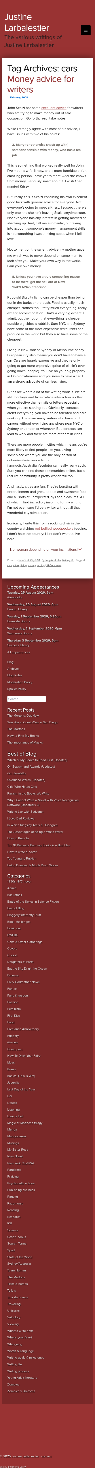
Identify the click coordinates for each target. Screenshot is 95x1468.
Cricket (12, 955)
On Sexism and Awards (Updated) (31, 766)
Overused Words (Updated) (26, 780)
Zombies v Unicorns (21, 1391)
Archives (13, 669)
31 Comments (53, 565)
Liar (9, 1096)
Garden (12, 1042)
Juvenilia (13, 1083)
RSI (9, 1223)
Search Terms (17, 1243)
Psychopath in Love (20, 1183)
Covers (12, 948)
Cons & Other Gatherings (24, 942)
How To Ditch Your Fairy (23, 1056)
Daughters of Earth (20, 962)
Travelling (14, 1304)
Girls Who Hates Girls (22, 787)
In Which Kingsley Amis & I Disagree (32, 825)
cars (9, 565)
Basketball (14, 895)
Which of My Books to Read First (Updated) (37, 760)
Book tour (14, 928)
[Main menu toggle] (86, 30)
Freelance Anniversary (23, 1029)
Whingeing (14, 1344)
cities (16, 565)
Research (14, 1217)
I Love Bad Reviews (20, 818)
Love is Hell (15, 1116)
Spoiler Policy (16, 689)
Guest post (14, 1049)
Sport (11, 1250)
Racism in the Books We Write (28, 793)
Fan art (12, 989)
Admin (11, 888)
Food (10, 1022)
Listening (13, 1109)
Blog (10, 662)
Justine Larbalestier (26, 22)
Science (12, 1230)
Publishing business (21, 1190)
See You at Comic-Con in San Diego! (32, 722)
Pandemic (14, 1170)
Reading (13, 1210)
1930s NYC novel (19, 881)
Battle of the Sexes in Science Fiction (33, 902)
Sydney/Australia (51, 560)
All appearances (18, 652)
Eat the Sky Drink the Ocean (27, 968)
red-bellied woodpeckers (54, 528)
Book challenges (18, 922)
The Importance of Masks (25, 742)
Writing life (68, 560)
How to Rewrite (18, 838)
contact (46, 1456)
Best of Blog (15, 908)
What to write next (20, 1331)
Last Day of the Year (21, 1089)
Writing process (18, 1371)
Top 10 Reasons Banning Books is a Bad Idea (38, 845)
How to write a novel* (22, 852)
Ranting (12, 1197)
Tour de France (17, 1297)
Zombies (13, 1384)
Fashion (12, 1002)
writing (41, 565)
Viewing (13, 1324)
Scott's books (16, 1237)
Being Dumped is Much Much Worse (32, 865)
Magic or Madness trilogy (24, 1123)
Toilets (11, 1290)
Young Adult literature (22, 1378)
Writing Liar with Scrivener (25, 812)
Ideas (11, 1062)
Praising (13, 1176)
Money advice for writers (40, 84)
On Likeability (16, 773)
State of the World (19, 1257)
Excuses (13, 975)
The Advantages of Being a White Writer (35, 832)
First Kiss (13, 1016)
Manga (12, 1129)
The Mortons (16, 729)
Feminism (14, 1009)
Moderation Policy (19, 682)
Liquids (12, 1103)
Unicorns (13, 1311)
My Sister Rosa (17, 1150)
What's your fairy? (19, 1337)
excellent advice (53, 108)
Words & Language (20, 1351)
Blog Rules (14, 675)
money (32, 565)
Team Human (16, 1270)
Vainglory (13, 1317)
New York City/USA (29, 560)
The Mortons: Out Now (23, 715)
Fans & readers (18, 995)
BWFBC (12, 935)
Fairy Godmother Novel (23, 982)
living (24, 565)
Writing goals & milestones (25, 1357)
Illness (11, 1069)
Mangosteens (16, 1136)
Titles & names (17, 1284)
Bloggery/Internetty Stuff (24, 915)
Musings (13, 1143)
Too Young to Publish (21, 858)
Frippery (13, 1036)
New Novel (15, 1156)
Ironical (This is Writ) (21, 1076)
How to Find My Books (23, 736)
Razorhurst (15, 1203)
